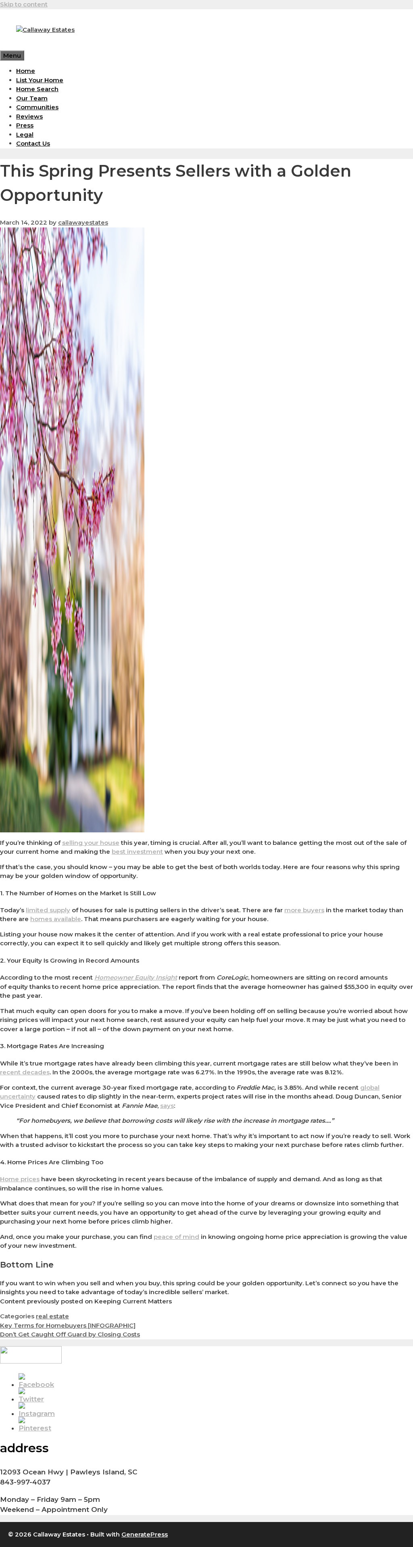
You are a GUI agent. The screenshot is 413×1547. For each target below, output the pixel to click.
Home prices (20, 1179)
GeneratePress (144, 1534)
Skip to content (24, 4)
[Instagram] (37, 1413)
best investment (137, 851)
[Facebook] (36, 1384)
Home (25, 71)
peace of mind (176, 1237)
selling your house (90, 842)
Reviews (29, 116)
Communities (37, 107)
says (167, 1105)
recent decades (25, 1072)
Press (24, 125)
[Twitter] (31, 1399)
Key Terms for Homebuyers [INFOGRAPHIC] (68, 1325)
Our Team (32, 98)
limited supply (48, 910)
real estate (52, 1316)
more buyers (304, 910)
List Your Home (39, 80)
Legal (24, 134)
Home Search (37, 89)
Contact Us (33, 143)
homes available (55, 919)
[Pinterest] (35, 1428)
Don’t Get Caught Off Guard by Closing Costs (70, 1334)
